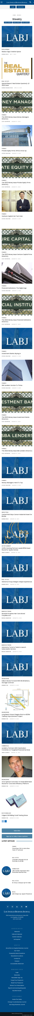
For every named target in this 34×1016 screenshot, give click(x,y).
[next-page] (6, 821)
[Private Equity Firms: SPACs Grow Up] (17, 135)
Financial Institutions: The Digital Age (14, 288)
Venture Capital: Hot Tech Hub (12, 216)
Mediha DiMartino (6, 618)
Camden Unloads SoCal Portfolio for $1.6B (20, 860)
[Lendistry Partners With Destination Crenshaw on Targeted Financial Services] (17, 733)
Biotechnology (6, 813)
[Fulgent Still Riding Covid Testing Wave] (17, 800)
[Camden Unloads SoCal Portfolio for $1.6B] (6, 859)
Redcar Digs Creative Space (11, 52)
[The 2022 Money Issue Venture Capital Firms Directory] (17, 239)
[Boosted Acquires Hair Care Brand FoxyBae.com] (17, 598)
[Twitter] (21, 907)
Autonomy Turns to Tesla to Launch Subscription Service (14, 648)
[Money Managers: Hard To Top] (17, 467)
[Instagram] (12, 907)
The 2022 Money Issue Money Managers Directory (15, 118)
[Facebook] (7, 907)
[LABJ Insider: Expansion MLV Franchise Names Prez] (6, 870)
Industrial (5, 512)
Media (13, 891)
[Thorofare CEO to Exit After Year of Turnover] (6, 848)
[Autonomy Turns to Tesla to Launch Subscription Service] (17, 632)
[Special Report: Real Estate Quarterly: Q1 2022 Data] (17, 68)
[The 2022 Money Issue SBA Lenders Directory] (17, 435)
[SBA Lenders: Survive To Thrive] (17, 370)
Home (14, 15)
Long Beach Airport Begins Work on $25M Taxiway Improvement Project (16, 715)
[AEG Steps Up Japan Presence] (6, 893)
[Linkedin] (17, 907)
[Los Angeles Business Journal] (17, 2)
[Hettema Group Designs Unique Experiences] (17, 566)
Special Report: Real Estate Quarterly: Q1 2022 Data (15, 84)
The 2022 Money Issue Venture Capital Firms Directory (17, 255)
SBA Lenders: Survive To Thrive (12, 385)
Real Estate (5, 81)
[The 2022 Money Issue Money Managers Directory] (17, 102)
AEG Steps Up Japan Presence (22, 894)
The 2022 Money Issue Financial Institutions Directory (16, 321)
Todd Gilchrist (6, 552)
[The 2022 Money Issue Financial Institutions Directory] (17, 304)
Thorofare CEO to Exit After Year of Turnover (21, 849)
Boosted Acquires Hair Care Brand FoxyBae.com (13, 614)
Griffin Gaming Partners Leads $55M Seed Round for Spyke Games (16, 549)
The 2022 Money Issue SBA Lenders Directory (17, 451)
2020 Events (16, 22)
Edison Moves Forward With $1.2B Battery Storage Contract (16, 682)
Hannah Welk (5, 519)
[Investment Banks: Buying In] (17, 338)
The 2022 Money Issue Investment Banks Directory (15, 418)
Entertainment (6, 545)
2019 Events (8, 22)
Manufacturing (6, 611)
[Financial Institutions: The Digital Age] (17, 273)
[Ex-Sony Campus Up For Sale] (6, 881)
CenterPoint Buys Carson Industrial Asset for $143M (17, 515)
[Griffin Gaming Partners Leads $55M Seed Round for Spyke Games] (17, 533)
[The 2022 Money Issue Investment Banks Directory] (17, 402)
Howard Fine (5, 685)
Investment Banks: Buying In (11, 354)
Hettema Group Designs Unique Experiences (17, 582)
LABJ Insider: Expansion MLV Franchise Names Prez (20, 871)
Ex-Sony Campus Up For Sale (21, 883)
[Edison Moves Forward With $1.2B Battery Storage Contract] (17, 665)
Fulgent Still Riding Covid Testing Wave (15, 815)
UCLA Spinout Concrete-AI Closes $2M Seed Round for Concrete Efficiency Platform (17, 783)
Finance (4, 114)
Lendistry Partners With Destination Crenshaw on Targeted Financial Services (16, 749)
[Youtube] (26, 907)
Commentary (15, 868)
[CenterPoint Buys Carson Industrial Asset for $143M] (17, 499)
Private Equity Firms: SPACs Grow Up (14, 151)
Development (6, 49)
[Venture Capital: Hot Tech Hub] (17, 201)
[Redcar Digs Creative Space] (17, 36)
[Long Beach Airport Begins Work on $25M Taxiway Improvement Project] (17, 699)
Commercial (5, 745)
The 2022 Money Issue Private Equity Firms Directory (16, 183)
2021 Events (25, 22)
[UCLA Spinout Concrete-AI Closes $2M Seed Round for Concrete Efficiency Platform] (17, 766)
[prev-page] (3, 821)
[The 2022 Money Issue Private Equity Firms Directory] (17, 167)
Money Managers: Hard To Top (12, 483)
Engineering (5, 678)
